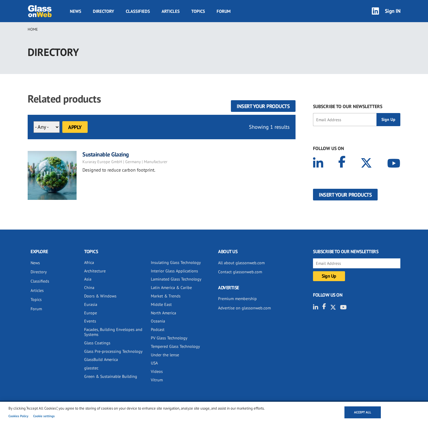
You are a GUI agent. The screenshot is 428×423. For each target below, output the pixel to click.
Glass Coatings (97, 343)
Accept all (362, 412)
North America (163, 313)
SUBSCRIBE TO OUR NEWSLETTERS (347, 106)
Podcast (158, 329)
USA (154, 363)
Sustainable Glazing (105, 154)
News (75, 11)
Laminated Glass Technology (176, 279)
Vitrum (157, 380)
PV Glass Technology (169, 338)
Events (90, 321)
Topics (198, 11)
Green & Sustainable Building (110, 376)
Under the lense (165, 354)
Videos (157, 371)
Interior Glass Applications (174, 271)
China (89, 287)
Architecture (95, 271)
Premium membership (237, 298)
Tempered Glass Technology (175, 346)
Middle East (161, 304)
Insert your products (263, 106)
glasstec (91, 368)
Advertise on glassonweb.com (244, 308)
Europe (90, 313)
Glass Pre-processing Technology (113, 351)
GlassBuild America (101, 359)
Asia (87, 279)
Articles (171, 11)
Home (33, 29)
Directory (103, 11)
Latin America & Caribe (171, 287)
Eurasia (90, 304)
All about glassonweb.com (241, 262)
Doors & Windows (100, 296)
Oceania (158, 321)
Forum (224, 11)
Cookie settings (44, 416)
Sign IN (393, 11)
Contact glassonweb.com (240, 271)
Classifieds (138, 11)
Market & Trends (166, 296)
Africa (89, 262)
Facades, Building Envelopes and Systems (113, 332)
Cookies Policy (18, 416)
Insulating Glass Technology (176, 262)
